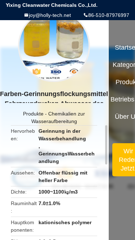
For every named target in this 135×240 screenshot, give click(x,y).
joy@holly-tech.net (50, 15)
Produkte (33, 114)
